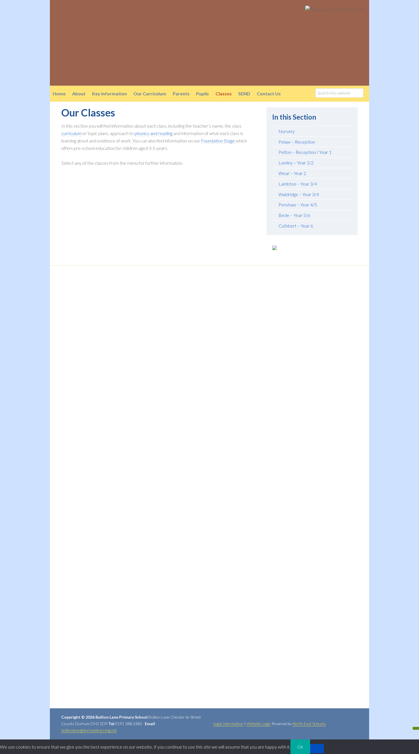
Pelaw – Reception (296, 141)
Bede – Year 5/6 (294, 215)
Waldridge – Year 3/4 (298, 194)
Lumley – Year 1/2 (296, 162)
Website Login (259, 723)
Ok (300, 746)
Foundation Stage (218, 140)
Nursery (286, 131)
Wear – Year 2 (292, 173)
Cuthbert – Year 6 (295, 225)
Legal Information (228, 723)
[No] (317, 748)
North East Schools (309, 723)
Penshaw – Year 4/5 (297, 204)
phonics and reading (154, 133)
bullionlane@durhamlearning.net (89, 730)
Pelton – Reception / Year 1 (304, 152)
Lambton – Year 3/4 (297, 183)
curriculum (71, 133)
